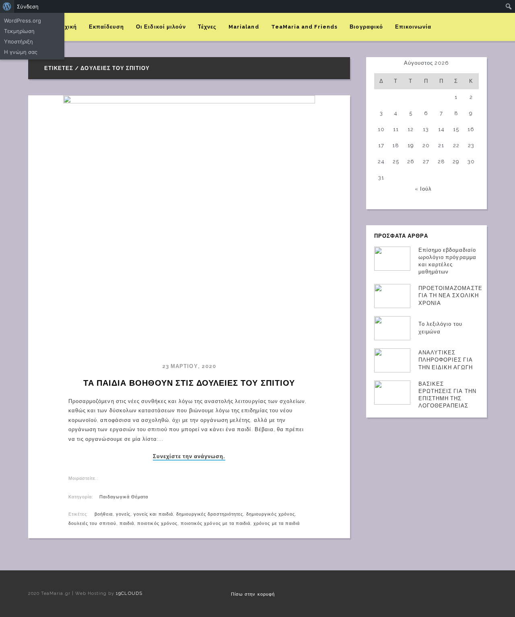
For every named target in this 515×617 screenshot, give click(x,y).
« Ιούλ (423, 189)
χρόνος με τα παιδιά (276, 523)
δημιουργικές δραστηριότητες (209, 514)
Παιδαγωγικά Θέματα (123, 497)
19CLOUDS (129, 593)
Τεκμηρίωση (19, 31)
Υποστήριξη (18, 41)
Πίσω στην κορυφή (253, 594)
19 (411, 145)
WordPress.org (22, 20)
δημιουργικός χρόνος (270, 514)
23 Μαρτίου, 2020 (189, 366)
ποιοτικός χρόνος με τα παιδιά (215, 523)
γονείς (123, 514)
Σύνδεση (28, 6)
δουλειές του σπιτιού (92, 523)
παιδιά (126, 523)
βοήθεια (103, 514)
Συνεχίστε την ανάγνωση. (189, 456)
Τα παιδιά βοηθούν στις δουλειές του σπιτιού (189, 383)
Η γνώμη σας (20, 52)
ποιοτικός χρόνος (157, 523)
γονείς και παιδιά (153, 514)
